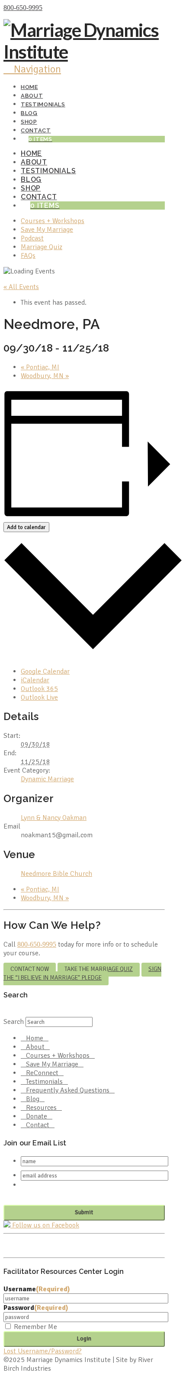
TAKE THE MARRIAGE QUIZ (98, 969)
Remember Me (35, 1326)
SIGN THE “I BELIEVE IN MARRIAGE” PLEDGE (82, 973)
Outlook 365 (39, 688)
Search (13, 1021)
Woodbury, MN (45, 376)
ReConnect (42, 1073)
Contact (37, 1125)
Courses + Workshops (58, 1055)
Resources (41, 1107)
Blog (32, 1099)
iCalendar (35, 680)
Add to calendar (26, 527)
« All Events (21, 287)
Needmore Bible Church (56, 873)
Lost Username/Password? (42, 1351)
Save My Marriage (52, 1064)
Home (34, 1038)
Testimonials (44, 1081)
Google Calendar (45, 671)
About (35, 1047)
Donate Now (62, 7)
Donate (36, 1116)
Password (35, 1307)
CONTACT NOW (29, 969)
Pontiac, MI (40, 367)
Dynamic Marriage (47, 779)
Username (36, 1289)
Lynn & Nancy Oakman (54, 817)
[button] (32, 69)
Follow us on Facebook (44, 1225)
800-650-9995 (22, 7)
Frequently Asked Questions (67, 1090)
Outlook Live (39, 697)
